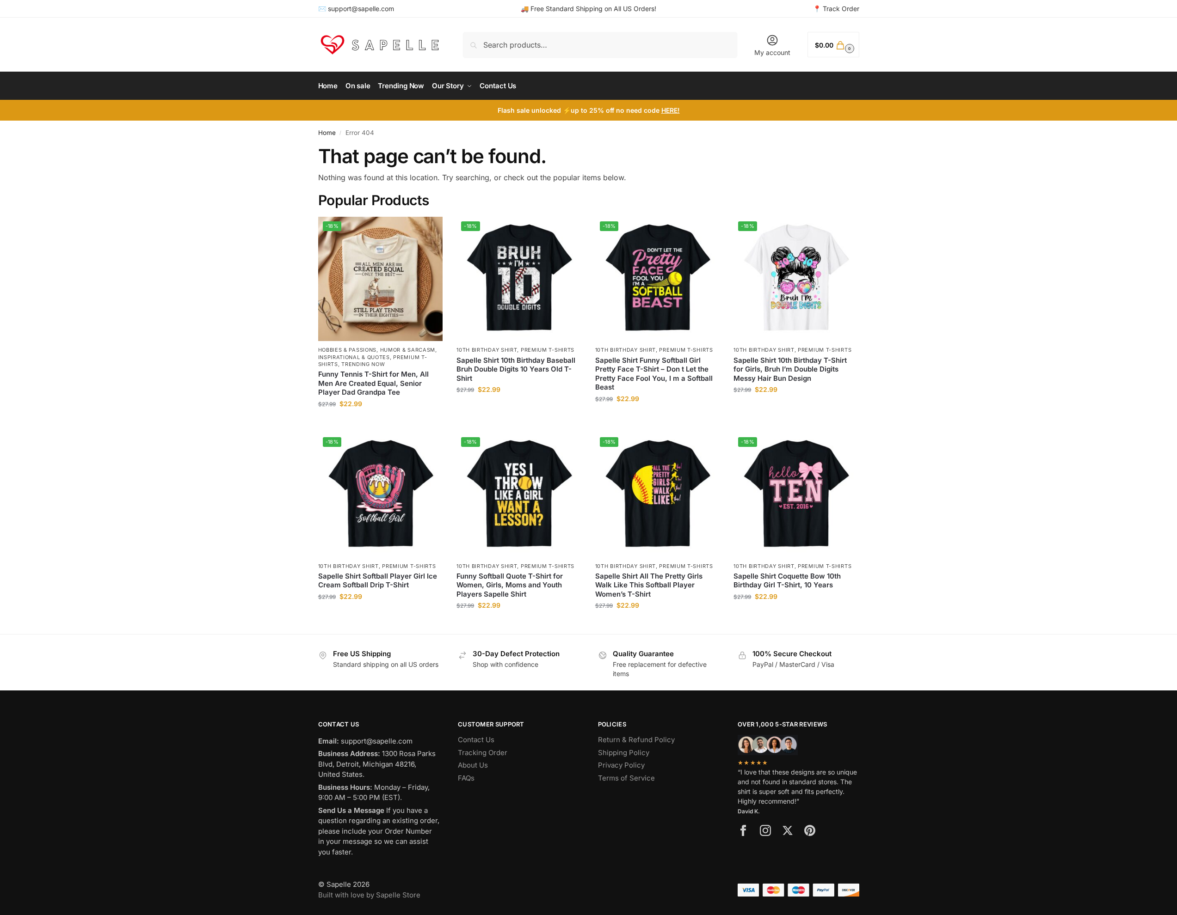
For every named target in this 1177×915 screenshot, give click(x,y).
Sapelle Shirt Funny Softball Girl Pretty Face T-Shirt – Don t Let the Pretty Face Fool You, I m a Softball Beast (654, 374)
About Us (473, 765)
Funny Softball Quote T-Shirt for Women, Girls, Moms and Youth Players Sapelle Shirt (509, 585)
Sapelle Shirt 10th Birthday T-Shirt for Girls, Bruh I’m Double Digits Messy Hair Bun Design (790, 369)
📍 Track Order (836, 8)
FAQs (466, 778)
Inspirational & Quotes (354, 357)
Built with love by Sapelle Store (369, 895)
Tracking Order (482, 752)
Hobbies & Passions (347, 350)
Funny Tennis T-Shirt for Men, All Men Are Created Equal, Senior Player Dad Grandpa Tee (373, 383)
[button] (833, 44)
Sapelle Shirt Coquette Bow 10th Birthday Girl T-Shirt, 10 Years (787, 581)
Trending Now (363, 364)
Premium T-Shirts (547, 350)
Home (327, 132)
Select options (380, 423)
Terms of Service (626, 778)
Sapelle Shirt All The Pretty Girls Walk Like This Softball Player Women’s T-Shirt (649, 585)
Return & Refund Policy (636, 739)
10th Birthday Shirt (486, 350)
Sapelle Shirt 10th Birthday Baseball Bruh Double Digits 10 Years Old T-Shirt (515, 369)
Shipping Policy (623, 752)
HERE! (670, 110)
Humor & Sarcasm (408, 350)
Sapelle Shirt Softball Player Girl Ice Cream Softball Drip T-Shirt (377, 581)
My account (772, 52)
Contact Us (476, 739)
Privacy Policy (621, 765)
